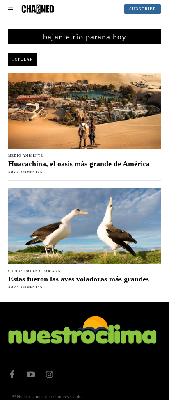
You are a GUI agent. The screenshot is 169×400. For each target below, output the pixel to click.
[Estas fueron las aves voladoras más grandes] (84, 226)
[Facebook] (12, 374)
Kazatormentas (25, 172)
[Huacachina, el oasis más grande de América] (84, 111)
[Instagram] (49, 374)
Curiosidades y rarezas (34, 271)
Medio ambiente (25, 156)
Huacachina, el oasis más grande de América (79, 164)
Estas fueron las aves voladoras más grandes (78, 279)
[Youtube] (31, 374)
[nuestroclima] (37, 9)
